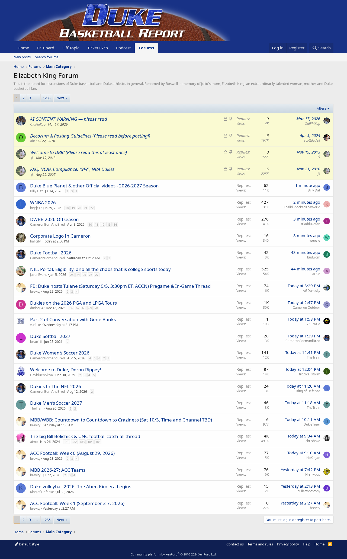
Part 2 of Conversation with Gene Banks (73, 319)
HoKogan (313, 457)
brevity (35, 291)
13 (109, 224)
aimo (34, 441)
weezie (315, 240)
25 (84, 275)
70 (96, 308)
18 (67, 208)
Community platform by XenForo (174, 554)
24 (78, 275)
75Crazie (313, 324)
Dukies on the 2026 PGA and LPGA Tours (73, 303)
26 (90, 275)
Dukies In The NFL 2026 (55, 386)
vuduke (35, 324)
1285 (46, 97)
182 (74, 442)
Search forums (46, 57)
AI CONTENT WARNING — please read (68, 119)
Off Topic (70, 47)
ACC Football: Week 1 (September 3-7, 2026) (77, 503)
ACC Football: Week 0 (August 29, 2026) (72, 453)
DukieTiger (312, 424)
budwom (313, 257)
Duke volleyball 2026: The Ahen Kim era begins (80, 486)
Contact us (235, 544)
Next (60, 97)
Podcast (123, 47)
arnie (316, 273)
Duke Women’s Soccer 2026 (59, 353)
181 (66, 442)
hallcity (35, 241)
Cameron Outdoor (306, 307)
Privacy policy (288, 544)
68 (83, 308)
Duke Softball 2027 (50, 336)
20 (79, 208)
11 (96, 224)
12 (102, 224)
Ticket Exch (97, 47)
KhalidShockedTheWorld (302, 207)
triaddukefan (310, 224)
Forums (146, 47)
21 (85, 208)
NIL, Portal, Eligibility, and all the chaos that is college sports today (100, 269)
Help (306, 544)
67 (77, 308)
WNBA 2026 (43, 202)
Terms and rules (260, 544)
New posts (22, 57)
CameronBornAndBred (47, 224)
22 (92, 208)
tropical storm (309, 374)
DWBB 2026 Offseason (54, 219)
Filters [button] (321, 108)
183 (82, 442)
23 (71, 275)
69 (90, 308)
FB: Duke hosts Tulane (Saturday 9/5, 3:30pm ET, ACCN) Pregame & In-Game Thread (120, 286)
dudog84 (36, 308)
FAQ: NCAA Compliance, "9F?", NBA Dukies (72, 169)
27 (96, 275)
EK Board (45, 47)
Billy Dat (36, 191)
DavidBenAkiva (41, 375)
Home (23, 47)
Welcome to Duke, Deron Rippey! (65, 369)
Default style (28, 544)
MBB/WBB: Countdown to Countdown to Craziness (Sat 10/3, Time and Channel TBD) (121, 420)
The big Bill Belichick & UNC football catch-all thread (85, 436)
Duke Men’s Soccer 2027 (56, 403)
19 (73, 208)
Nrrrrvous (312, 474)
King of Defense (308, 391)
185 (97, 442)
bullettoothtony (308, 491)
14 (115, 224)
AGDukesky (311, 290)
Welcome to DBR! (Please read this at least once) (78, 152)
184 (90, 442)
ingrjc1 (35, 208)
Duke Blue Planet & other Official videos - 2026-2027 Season (94, 186)
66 (71, 308)
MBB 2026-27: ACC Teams (57, 470)
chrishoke (313, 441)
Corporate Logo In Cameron (60, 236)
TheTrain (313, 357)
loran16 (36, 341)
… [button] (37, 97)
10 (90, 224)
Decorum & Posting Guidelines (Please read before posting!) (90, 136)
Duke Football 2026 (51, 253)
